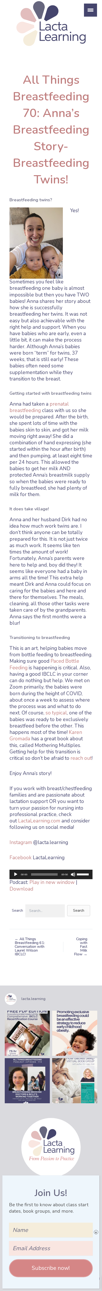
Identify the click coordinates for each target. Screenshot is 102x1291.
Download (21, 889)
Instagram (20, 842)
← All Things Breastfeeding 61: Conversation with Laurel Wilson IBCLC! (30, 946)
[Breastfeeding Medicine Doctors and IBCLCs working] (27, 1080)
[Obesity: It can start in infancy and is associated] (74, 1033)
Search (17, 910)
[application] (51, 874)
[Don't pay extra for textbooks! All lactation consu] (27, 1033)
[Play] (15, 874)
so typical (56, 712)
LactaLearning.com (38, 820)
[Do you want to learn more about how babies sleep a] (74, 1080)
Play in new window (52, 882)
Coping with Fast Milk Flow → (80, 946)
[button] (78, 910)
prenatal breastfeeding (39, 407)
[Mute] (73, 874)
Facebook (20, 857)
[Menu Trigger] (90, 10)
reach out (81, 758)
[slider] (83, 874)
